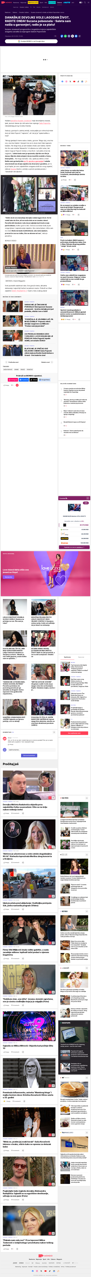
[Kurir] (15, 1263)
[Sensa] (58, 1263)
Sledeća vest (45, 362)
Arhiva (62, 1266)
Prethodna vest (13, 362)
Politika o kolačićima (54, 1266)
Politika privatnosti (70, 1266)
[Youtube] (74, 81)
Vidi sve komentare (29, 755)
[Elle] (27, 1263)
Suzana (14, 169)
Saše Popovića (44, 123)
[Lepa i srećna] (44, 1263)
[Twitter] (70, 81)
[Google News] (82, 81)
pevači (23, 369)
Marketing (18, 1266)
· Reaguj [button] (67, 214)
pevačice (30, 369)
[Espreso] (21, 1263)
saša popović (8, 369)
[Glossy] (37, 1263)
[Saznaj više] (86, 798)
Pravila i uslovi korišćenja (41, 1266)
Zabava (15, 12)
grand (16, 369)
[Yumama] (66, 1263)
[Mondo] (6, 2)
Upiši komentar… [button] (14, 750)
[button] (56, 36)
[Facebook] (62, 81)
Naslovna (7, 12)
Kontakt (30, 1266)
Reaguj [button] (7, 385)
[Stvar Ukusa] (75, 1263)
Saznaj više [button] (8, 577)
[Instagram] (66, 81)
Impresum (24, 1266)
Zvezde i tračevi (24, 12)
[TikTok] (78, 81)
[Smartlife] (51, 1263)
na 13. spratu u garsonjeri (34, 161)
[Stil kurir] (32, 1263)
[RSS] (86, 81)
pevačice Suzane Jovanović (21, 121)
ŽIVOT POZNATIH (18, 291)
